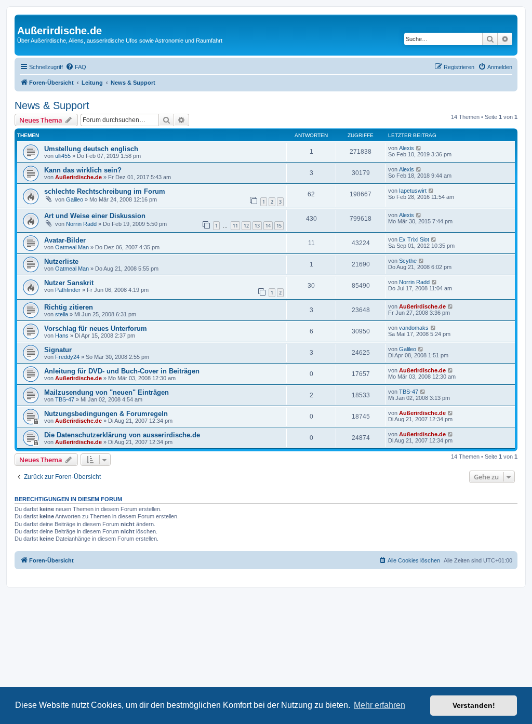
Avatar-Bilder (65, 240)
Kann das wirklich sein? (83, 170)
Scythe (408, 261)
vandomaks (414, 328)
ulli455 (63, 156)
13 (257, 225)
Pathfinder (68, 290)
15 (279, 225)
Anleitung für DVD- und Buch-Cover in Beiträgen (122, 371)
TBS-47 (64, 399)
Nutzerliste (61, 261)
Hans (62, 335)
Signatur (58, 350)
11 (235, 225)
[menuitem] (75, 67)
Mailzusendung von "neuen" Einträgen (106, 392)
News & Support (52, 105)
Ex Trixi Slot (414, 239)
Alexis (406, 148)
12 (246, 225)
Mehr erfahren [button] (379, 705)
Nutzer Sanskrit (69, 283)
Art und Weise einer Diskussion (94, 216)
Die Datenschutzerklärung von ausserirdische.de (122, 435)
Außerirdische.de (78, 177)
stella (61, 314)
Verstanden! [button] (474, 705)
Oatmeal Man (72, 247)
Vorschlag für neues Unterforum (95, 328)
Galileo (74, 199)
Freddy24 (67, 357)
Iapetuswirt (413, 190)
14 (268, 225)
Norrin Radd (81, 224)
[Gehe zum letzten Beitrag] (419, 148)
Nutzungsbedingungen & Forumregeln (106, 414)
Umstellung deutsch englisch (91, 149)
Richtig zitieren (68, 307)
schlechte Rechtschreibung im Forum (104, 191)
